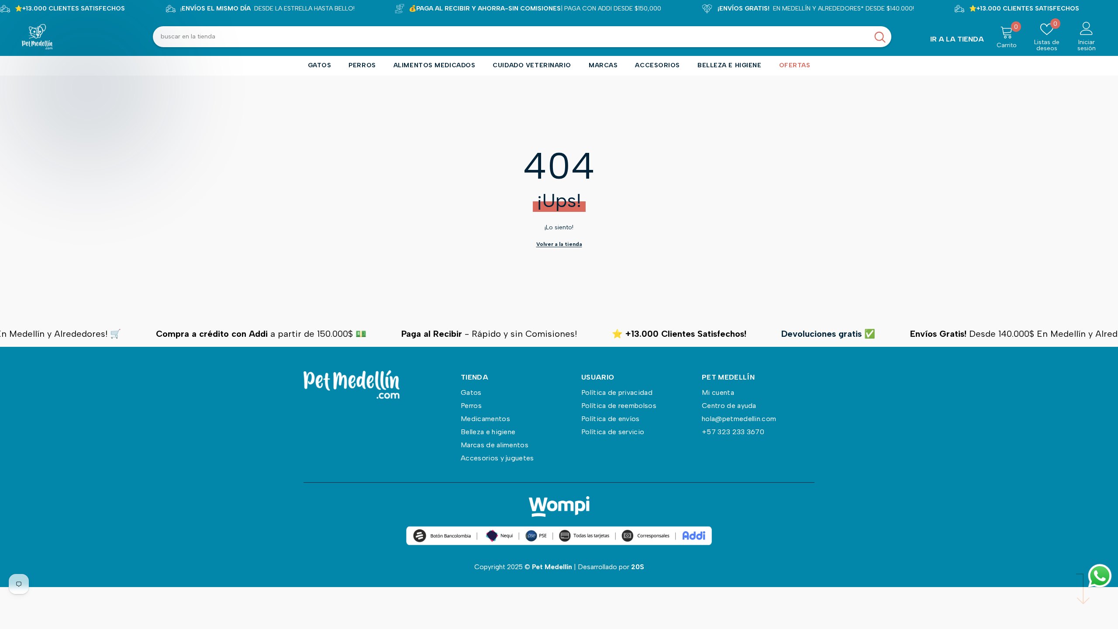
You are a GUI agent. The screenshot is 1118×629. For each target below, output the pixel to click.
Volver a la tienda (559, 244)
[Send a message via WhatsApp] (1100, 576)
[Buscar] (522, 36)
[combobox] (511, 36)
